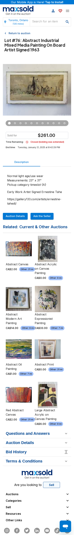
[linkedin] (37, 530)
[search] (67, 22)
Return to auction (19, 33)
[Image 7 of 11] (42, 123)
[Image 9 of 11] (53, 123)
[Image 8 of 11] (48, 123)
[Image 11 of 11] (64, 123)
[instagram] (7, 530)
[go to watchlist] (60, 11)
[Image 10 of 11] (59, 123)
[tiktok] (57, 530)
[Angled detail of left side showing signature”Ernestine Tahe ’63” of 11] (15, 123)
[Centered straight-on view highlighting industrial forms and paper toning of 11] (20, 123)
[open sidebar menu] (67, 11)
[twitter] (27, 530)
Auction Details (15, 216)
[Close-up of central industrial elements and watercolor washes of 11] (31, 123)
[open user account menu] (53, 11)
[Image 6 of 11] (37, 123)
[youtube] (47, 530)
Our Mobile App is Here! (37, 2)
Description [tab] (21, 162)
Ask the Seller (42, 216)
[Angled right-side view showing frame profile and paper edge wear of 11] (26, 123)
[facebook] (17, 530)
